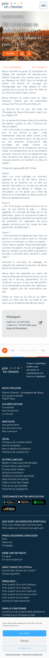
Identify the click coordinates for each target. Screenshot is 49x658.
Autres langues (12, 459)
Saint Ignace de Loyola (17, 567)
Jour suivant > (39, 67)
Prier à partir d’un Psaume (16, 588)
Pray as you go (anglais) (14, 485)
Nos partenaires (10, 425)
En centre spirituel (12, 559)
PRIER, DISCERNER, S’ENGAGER (20, 535)
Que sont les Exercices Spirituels (24, 521)
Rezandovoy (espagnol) (15, 489)
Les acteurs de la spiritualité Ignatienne (23, 611)
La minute (7, 414)
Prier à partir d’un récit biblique (19, 584)
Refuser (25, 641)
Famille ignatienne (14, 608)
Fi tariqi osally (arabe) (13, 469)
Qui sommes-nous (12, 428)
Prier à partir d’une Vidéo (15, 597)
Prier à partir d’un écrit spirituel (19, 591)
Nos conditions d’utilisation (16, 448)
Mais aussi (8, 421)
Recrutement (9, 431)
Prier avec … (10, 581)
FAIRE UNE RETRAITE (14, 553)
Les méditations (12, 404)
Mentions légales (11, 445)
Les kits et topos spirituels (16, 601)
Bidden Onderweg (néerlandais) (19, 463)
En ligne (6, 556)
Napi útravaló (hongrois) (15, 479)
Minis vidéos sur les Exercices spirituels (22, 528)
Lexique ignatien (11, 573)
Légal (5, 439)
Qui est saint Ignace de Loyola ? (19, 570)
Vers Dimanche (10, 410)
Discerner (7, 542)
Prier (4, 539)
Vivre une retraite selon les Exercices (22, 525)
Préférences (24, 648)
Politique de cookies (12, 654)
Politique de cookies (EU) (15, 452)
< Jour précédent (11, 67)
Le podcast (8, 407)
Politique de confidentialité (32, 654)
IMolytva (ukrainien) (13, 472)
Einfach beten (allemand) (16, 466)
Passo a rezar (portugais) (15, 482)
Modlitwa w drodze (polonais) (18, 476)
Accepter (24, 633)
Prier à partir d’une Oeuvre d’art (19, 594)
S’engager (7, 545)
